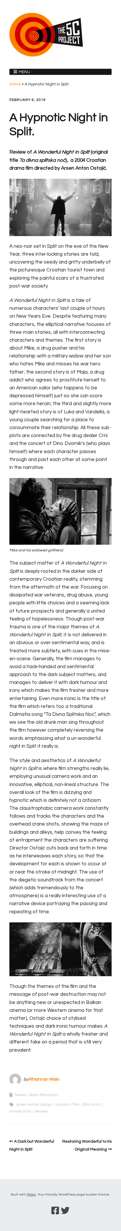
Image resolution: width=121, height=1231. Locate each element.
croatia (63, 1105)
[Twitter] (65, 1211)
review (41, 1111)
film (76, 1105)
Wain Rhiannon (43, 1095)
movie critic (20, 1111)
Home (15, 84)
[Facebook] (55, 1211)
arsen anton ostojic (34, 1105)
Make (31, 1194)
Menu (24, 72)
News (20, 1095)
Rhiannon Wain (44, 1079)
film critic (91, 1105)
